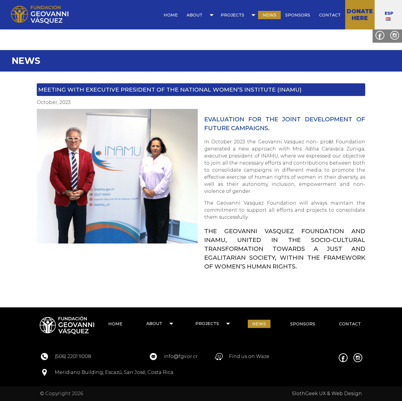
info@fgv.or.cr (181, 356)
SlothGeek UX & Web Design (327, 393)
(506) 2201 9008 (73, 356)
